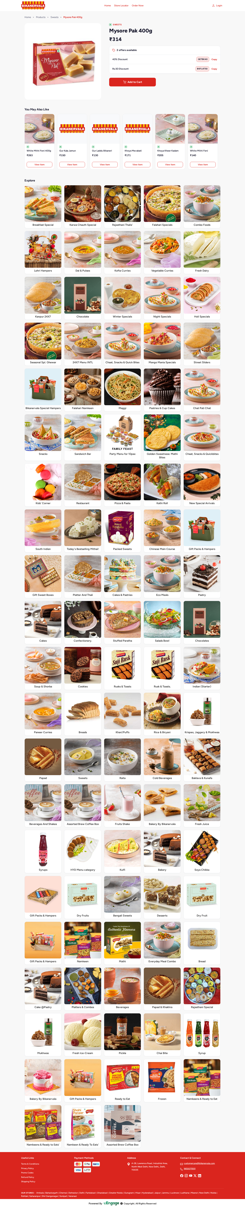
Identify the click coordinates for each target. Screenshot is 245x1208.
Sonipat (63, 1196)
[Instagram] (186, 1176)
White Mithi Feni (199, 150)
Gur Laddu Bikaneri (102, 150)
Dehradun (73, 1193)
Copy (214, 59)
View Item (39, 164)
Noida (213, 1193)
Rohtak (24, 1196)
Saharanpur (34, 1196)
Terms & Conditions (30, 1164)
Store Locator (121, 5)
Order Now (138, 5)
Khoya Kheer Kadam (167, 150)
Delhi (81, 1193)
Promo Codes (27, 1173)
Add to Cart (135, 82)
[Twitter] (195, 1176)
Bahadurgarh (51, 1193)
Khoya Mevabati (133, 150)
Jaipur (157, 1193)
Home (107, 5)
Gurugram (129, 1193)
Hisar (137, 1193)
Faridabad (91, 1193)
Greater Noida (116, 1193)
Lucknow (174, 1193)
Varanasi (72, 1196)
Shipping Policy (28, 1181)
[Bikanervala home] (60, 5)
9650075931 (190, 1168)
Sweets (54, 17)
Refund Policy (27, 1177)
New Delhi (204, 1193)
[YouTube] (190, 1176)
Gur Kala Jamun (67, 150)
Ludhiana (184, 1193)
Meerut (194, 1193)
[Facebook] (181, 1176)
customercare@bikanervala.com (199, 1163)
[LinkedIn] (199, 1176)
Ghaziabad (102, 1193)
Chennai (63, 1193)
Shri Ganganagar (50, 1196)
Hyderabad (147, 1193)
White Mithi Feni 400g (39, 150)
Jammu (165, 1193)
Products (41, 17)
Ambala (40, 1193)
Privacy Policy (27, 1168)
